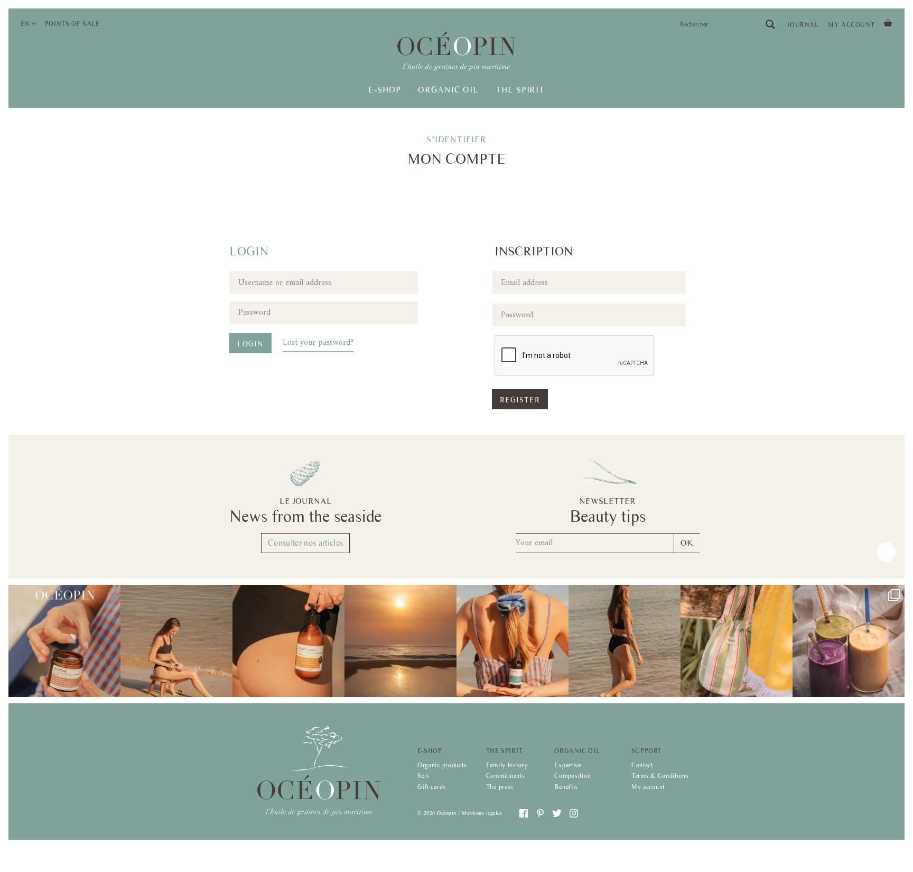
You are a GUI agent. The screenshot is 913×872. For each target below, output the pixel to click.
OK (687, 542)
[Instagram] (574, 813)
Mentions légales (482, 813)
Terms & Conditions (660, 776)
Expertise (567, 765)
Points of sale (72, 24)
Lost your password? (318, 342)
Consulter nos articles (305, 542)
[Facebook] (523, 813)
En (25, 24)
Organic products (442, 765)
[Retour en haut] (886, 552)
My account (851, 25)
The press (500, 787)
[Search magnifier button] (770, 24)
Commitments (505, 776)
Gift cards (431, 787)
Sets (423, 776)
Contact (642, 765)
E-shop (384, 89)
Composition (572, 776)
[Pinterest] (540, 813)
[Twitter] (557, 813)
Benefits (566, 787)
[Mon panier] (888, 22)
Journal (802, 25)
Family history (507, 765)
